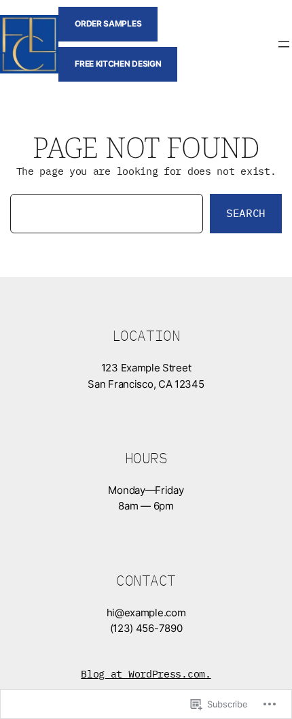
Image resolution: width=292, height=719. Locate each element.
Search (246, 213)
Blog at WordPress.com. (146, 673)
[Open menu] (284, 44)
